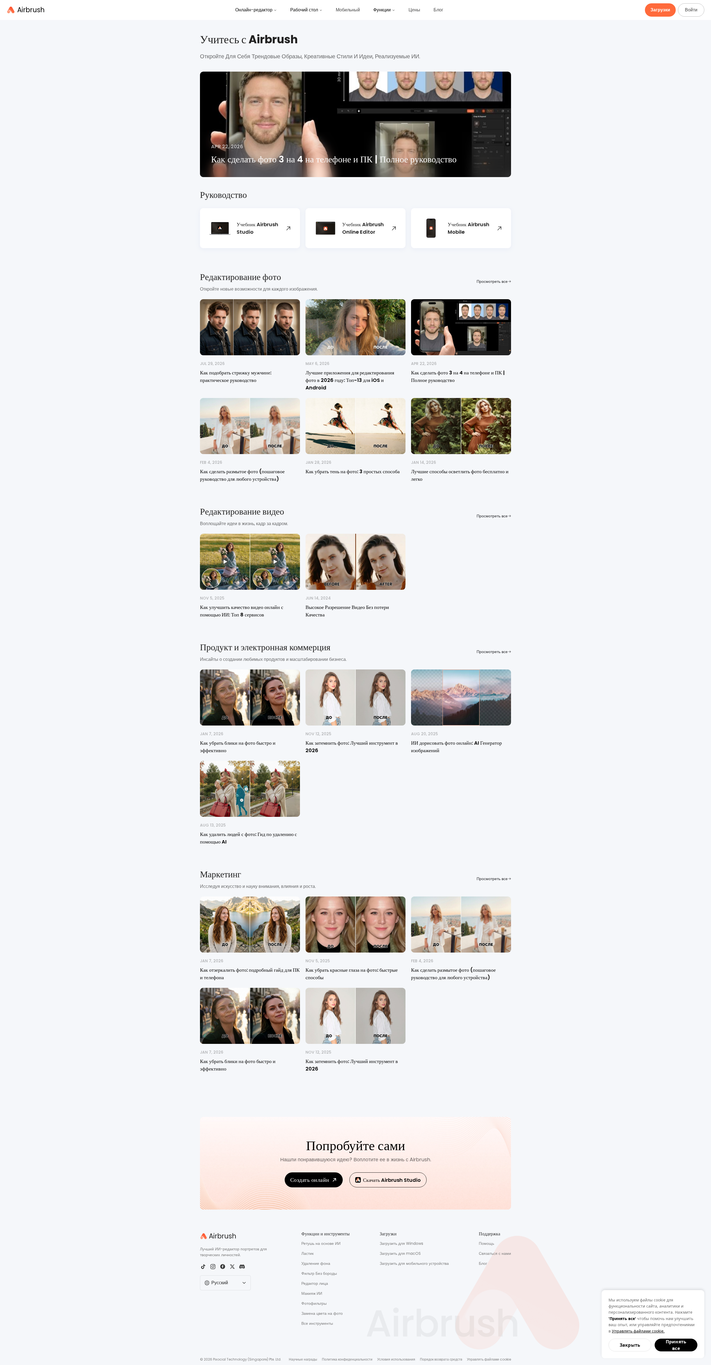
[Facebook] (222, 1266)
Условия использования (396, 1359)
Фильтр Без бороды (319, 1273)
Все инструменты (317, 1323)
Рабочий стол (304, 10)
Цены (414, 10)
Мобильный (348, 10)
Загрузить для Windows (401, 1243)
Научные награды (303, 1359)
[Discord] (242, 1266)
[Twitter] (232, 1266)
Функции (382, 10)
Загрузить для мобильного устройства (414, 1263)
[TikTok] (203, 1266)
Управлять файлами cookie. (638, 1331)
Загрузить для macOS (400, 1253)
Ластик (307, 1253)
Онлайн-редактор (253, 10)
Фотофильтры (314, 1303)
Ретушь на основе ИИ (321, 1243)
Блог (438, 10)
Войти (691, 10)
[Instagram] (213, 1266)
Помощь (486, 1243)
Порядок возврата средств (441, 1359)
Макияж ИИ (311, 1293)
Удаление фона (315, 1263)
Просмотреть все (492, 281)
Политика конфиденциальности (347, 1359)
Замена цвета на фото (322, 1313)
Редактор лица (314, 1283)
